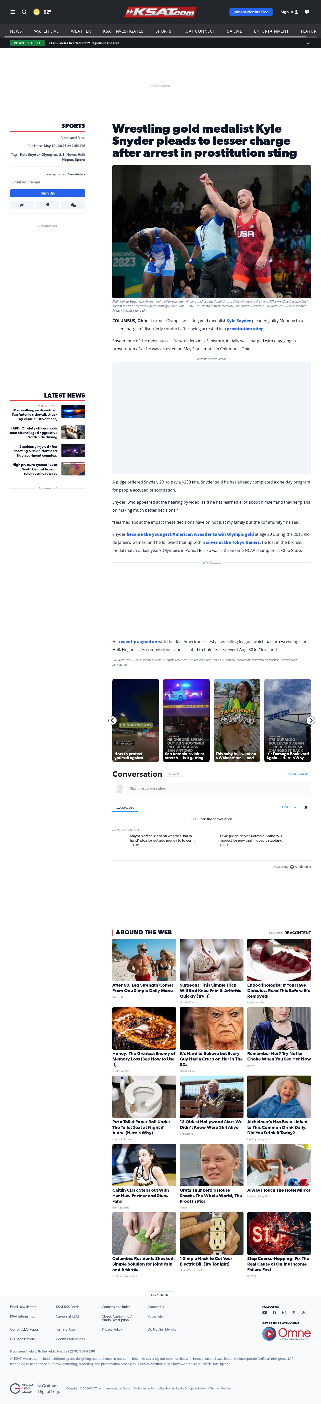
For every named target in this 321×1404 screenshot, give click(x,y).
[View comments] (73, 205)
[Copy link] (48, 205)
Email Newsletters (23, 1307)
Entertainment (271, 31)
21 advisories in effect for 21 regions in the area (84, 43)
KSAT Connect (199, 31)
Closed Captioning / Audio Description (117, 1318)
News (16, 31)
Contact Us (156, 1307)
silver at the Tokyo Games (233, 542)
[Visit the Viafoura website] (300, 867)
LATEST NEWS (64, 396)
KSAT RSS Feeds (67, 1307)
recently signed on (138, 641)
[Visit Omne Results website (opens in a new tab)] (286, 1334)
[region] (211, 821)
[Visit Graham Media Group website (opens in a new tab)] (22, 1388)
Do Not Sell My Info (162, 1329)
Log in (292, 774)
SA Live (234, 31)
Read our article (150, 1364)
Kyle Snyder (29, 155)
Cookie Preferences (70, 1339)
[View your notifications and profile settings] (306, 807)
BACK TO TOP (160, 1295)
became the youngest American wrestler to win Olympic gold (190, 534)
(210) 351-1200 (82, 1351)
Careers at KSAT (67, 1316)
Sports (163, 31)
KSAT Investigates (123, 31)
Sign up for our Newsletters (65, 174)
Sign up (303, 774)
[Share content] (22, 205)
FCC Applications (23, 1339)
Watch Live (46, 31)
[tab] (125, 807)
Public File (155, 1316)
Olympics (49, 155)
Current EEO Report (24, 1329)
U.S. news (67, 155)
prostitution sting (245, 328)
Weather (81, 31)
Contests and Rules (116, 1307)
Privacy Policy (112, 1329)
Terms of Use (65, 1329)
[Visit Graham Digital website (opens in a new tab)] (50, 1388)
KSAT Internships (22, 1316)
